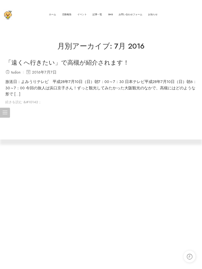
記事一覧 (97, 14)
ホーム (52, 14)
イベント (82, 14)
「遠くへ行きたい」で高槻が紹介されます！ (67, 62)
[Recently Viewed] (189, 256)
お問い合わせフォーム (130, 14)
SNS (110, 14)
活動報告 (67, 14)
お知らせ (153, 14)
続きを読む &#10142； (23, 102)
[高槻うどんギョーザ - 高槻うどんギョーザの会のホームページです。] (8, 14)
